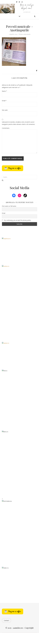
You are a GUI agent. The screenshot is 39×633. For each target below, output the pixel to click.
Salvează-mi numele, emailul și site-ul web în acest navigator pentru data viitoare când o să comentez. (18, 123)
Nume (4, 91)
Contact (6, 620)
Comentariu (5, 128)
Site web (5, 110)
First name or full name (9, 206)
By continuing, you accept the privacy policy (17, 220)
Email (4, 101)
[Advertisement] (19, 318)
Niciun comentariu (24, 34)
